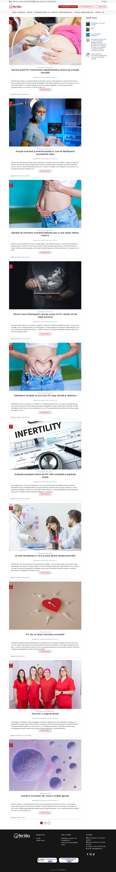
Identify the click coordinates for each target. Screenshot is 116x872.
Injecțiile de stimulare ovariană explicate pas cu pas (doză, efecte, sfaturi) (45, 234)
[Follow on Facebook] (102, 1)
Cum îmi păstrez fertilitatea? (96, 34)
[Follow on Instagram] (104, 1)
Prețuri (77, 12)
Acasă (14, 12)
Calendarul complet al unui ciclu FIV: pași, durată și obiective (45, 395)
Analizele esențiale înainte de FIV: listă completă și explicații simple (45, 475)
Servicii (29, 12)
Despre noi (21, 12)
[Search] (103, 12)
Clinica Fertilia (52, 77)
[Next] (49, 823)
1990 (92, 28)
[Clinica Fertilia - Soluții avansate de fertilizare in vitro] (15, 6)
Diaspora (54, 12)
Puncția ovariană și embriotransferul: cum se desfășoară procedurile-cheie (45, 152)
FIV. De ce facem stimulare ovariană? (45, 634)
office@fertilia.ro (97, 848)
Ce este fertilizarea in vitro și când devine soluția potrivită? (45, 555)
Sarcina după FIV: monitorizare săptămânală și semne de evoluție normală (45, 71)
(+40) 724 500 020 (99, 846)
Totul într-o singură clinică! (45, 713)
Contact (98, 12)
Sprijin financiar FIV (65, 12)
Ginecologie (51, 711)
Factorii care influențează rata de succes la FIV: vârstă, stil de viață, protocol (45, 315)
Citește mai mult (45, 89)
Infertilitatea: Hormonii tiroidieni (98, 23)
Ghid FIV (51, 67)
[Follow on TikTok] (106, 1)
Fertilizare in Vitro (42, 67)
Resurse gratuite (87, 12)
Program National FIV (42, 12)
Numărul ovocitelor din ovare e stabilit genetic (45, 795)
